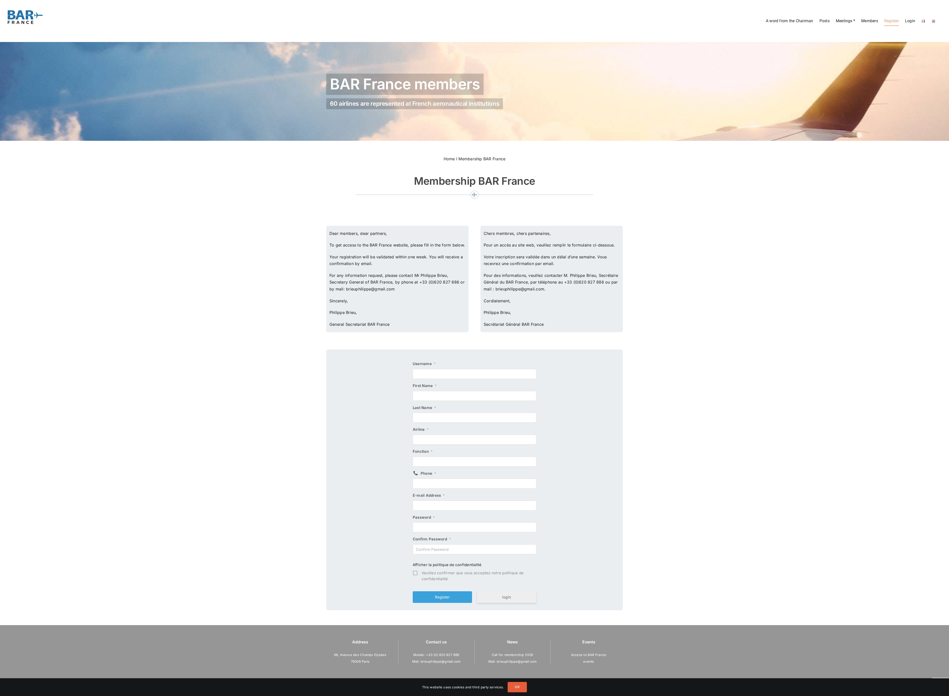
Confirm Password (432, 539)
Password (424, 517)
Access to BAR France (588, 655)
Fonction (423, 451)
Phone (428, 473)
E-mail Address (429, 495)
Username (424, 363)
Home (449, 158)
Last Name (424, 407)
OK (517, 687)
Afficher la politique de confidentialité (447, 564)
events (588, 661)
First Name (425, 385)
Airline (421, 429)
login (506, 597)
